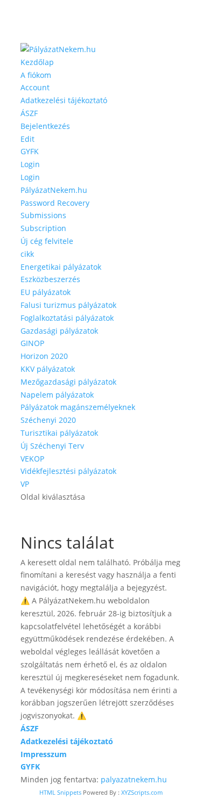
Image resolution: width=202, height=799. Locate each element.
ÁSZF (29, 113)
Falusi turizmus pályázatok (68, 305)
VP (24, 484)
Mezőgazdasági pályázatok (68, 382)
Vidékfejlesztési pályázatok (68, 471)
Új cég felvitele (46, 241)
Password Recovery (54, 203)
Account (35, 87)
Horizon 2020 (44, 356)
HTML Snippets (60, 792)
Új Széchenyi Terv (52, 446)
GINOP (32, 343)
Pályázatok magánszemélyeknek (77, 407)
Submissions (43, 215)
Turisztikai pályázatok (59, 433)
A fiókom (35, 75)
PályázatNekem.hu (53, 190)
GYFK (29, 151)
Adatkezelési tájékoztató (63, 100)
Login (30, 164)
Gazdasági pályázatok (59, 331)
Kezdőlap (37, 62)
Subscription (43, 228)
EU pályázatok (45, 292)
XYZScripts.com (142, 792)
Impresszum (43, 754)
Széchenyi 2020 (48, 420)
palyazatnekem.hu (134, 779)
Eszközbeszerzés (50, 279)
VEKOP (32, 459)
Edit (27, 139)
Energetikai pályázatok (60, 267)
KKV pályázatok (47, 369)
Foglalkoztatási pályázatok (67, 318)
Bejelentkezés (45, 126)
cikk (27, 254)
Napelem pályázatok (57, 395)
